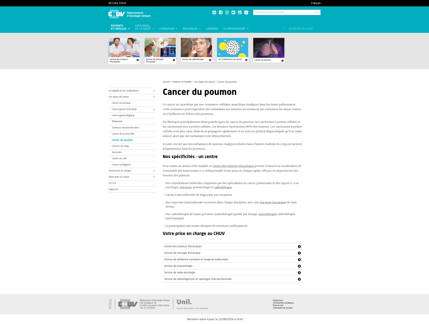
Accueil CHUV (117, 3)
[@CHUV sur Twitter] (233, 13)
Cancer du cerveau (121, 103)
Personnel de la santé (143, 27)
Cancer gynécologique (123, 115)
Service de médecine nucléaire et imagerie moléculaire (196, 259)
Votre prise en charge (120, 171)
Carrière (212, 28)
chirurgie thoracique (273, 202)
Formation (167, 28)
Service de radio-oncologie (179, 272)
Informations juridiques (283, 303)
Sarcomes (117, 152)
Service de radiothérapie (193, 59)
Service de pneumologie (178, 266)
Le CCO (112, 183)
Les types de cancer (205, 82)
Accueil (166, 82)
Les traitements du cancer (230, 59)
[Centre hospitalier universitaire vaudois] (128, 304)
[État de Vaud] (109, 304)
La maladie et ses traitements (124, 91)
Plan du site (278, 305)
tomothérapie (268, 214)
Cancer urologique (121, 165)
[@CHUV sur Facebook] (220, 13)
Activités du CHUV (301, 28)
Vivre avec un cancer (119, 177)
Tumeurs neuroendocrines (125, 128)
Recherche (190, 28)
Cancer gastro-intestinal (124, 109)
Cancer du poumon (263, 60)
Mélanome (117, 121)
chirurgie (186, 187)
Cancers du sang (120, 146)
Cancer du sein (119, 158)
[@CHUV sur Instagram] (227, 13)
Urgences (113, 189)
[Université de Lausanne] (192, 301)
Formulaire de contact (283, 308)
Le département (234, 28)
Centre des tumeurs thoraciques (119, 60)
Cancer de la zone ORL (123, 134)
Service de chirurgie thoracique (155, 60)
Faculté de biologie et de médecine (192, 308)
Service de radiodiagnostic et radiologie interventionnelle (198, 279)
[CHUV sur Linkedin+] (214, 13)
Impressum (278, 300)
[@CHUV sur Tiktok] (245, 13)
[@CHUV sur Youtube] (239, 13)
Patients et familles (119, 27)
